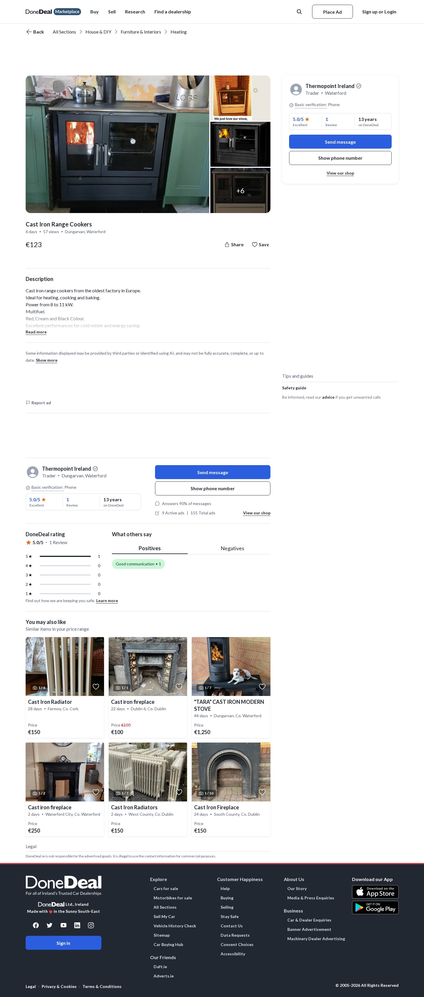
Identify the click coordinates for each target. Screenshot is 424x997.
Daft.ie (160, 966)
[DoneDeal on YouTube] (63, 925)
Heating (178, 31)
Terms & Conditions (102, 986)
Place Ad (332, 12)
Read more (36, 331)
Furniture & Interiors (141, 31)
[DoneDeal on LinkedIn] (77, 925)
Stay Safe (230, 916)
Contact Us (232, 926)
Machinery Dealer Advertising (316, 938)
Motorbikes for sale (173, 898)
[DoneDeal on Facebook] (35, 925)
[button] (172, 11)
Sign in (63, 943)
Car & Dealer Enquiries (309, 920)
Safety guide (294, 387)
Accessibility (233, 954)
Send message (212, 472)
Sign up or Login (379, 11)
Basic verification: (47, 487)
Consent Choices (237, 944)
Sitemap (162, 935)
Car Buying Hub (168, 944)
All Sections (64, 31)
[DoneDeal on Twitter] (49, 925)
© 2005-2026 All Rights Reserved (367, 985)
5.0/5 (34, 499)
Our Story (297, 888)
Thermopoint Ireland (330, 86)
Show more (46, 360)
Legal (31, 986)
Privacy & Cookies (59, 986)
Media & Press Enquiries (310, 898)
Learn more (107, 600)
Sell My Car (164, 916)
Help (225, 888)
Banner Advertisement (309, 929)
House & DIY (98, 31)
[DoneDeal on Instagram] (90, 925)
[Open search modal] (300, 11)
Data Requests (235, 935)
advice (328, 397)
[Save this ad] (96, 687)
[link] (65, 687)
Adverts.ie (164, 976)
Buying (227, 898)
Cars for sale (166, 888)
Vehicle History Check (175, 926)
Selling (227, 907)
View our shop (256, 512)
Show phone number (213, 488)
